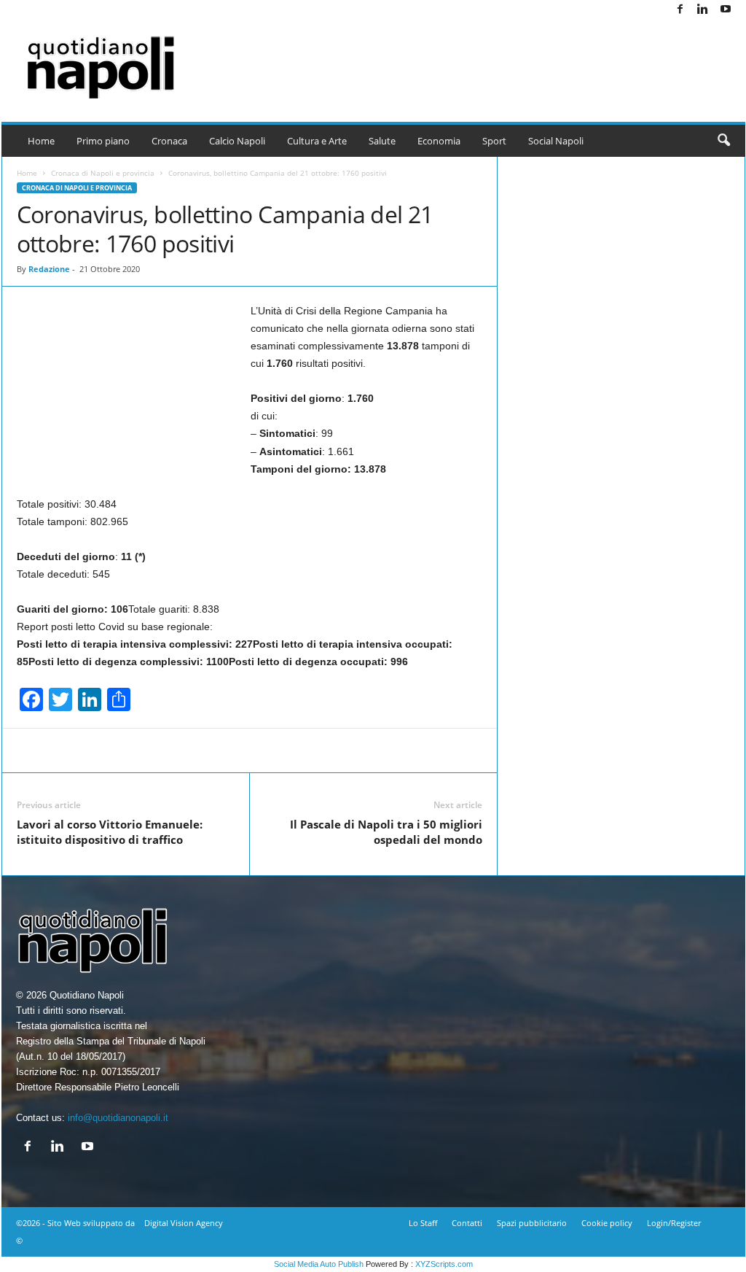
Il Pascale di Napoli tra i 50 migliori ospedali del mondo (386, 832)
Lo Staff (423, 1222)
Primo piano (103, 140)
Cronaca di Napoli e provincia (102, 173)
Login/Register (674, 1222)
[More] (560, 750)
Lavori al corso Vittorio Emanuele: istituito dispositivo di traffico (110, 832)
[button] (723, 141)
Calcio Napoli (237, 140)
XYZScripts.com (444, 1264)
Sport (494, 140)
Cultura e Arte (317, 140)
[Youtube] (725, 10)
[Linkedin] (703, 10)
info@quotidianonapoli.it (118, 1117)
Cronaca (169, 140)
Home (41, 140)
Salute (382, 140)
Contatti (467, 1222)
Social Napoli (556, 140)
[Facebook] (680, 10)
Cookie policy (606, 1222)
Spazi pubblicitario (532, 1222)
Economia (438, 140)
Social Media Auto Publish (319, 1264)
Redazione (49, 268)
